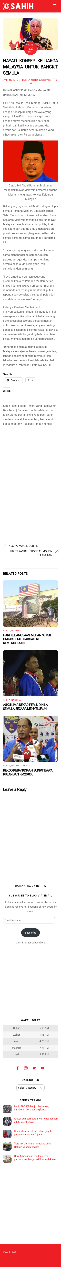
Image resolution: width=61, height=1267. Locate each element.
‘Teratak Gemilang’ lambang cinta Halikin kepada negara (33, 1145)
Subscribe (30, 932)
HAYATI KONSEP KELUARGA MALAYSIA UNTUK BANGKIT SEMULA (30, 67)
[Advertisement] (30, 450)
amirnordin (11, 80)
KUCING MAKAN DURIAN (23, 545)
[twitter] (34, 1067)
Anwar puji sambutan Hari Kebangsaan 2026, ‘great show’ (36, 1120)
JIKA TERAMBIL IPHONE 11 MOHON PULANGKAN (30, 553)
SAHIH (8, 1252)
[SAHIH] (18, 8)
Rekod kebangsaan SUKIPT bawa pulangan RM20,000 (28, 772)
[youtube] (42, 1067)
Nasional (35, 79)
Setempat (46, 79)
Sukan (26, 766)
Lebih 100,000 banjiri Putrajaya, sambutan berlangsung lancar (31, 1108)
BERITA (26, 79)
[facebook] (17, 1067)
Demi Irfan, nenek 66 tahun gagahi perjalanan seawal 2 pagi (33, 1133)
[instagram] (26, 1067)
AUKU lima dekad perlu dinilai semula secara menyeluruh (25, 707)
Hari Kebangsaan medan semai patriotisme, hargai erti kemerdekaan (27, 639)
